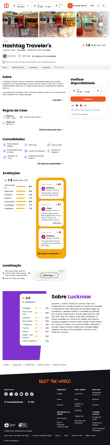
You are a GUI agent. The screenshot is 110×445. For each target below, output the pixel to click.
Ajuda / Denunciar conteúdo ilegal (62, 424)
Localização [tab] (33, 67)
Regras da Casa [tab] (18, 67)
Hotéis (59, 399)
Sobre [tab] (5, 67)
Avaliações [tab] (46, 67)
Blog (76, 399)
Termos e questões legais (42, 435)
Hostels (59, 394)
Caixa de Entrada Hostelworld (98, 429)
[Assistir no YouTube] (21, 394)
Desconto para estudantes (80, 422)
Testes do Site (76, 435)
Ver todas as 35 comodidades (44, 56)
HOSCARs (78, 410)
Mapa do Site (90, 435)
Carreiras (95, 405)
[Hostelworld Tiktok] (32, 394)
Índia (13, 50)
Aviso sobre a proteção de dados (16, 435)
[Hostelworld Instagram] (16, 394)
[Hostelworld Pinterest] (26, 394)
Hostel (5, 41)
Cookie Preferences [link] (11, 441)
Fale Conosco (62, 418)
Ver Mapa (21, 50)
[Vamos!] (70, 5)
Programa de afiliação (97, 424)
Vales (66, 435)
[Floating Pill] (101, 24)
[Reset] (28, 5)
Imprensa (95, 399)
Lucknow (6, 50)
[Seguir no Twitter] (11, 394)
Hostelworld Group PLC (96, 394)
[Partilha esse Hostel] (105, 37)
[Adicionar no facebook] (6, 394)
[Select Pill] (98, 6)
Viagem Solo (79, 416)
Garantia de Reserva (79, 405)
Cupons (58, 435)
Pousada (60, 405)
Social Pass (79, 394)
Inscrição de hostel (96, 418)
